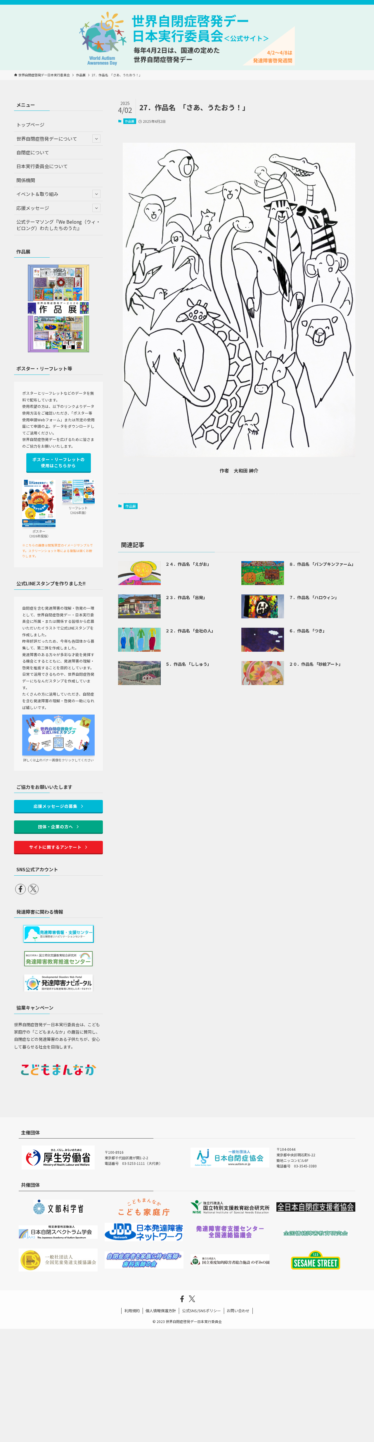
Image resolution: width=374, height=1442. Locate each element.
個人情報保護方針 (161, 1310)
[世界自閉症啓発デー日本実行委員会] (187, 38)
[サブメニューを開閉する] (96, 138)
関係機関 (25, 180)
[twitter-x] (33, 889)
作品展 (129, 121)
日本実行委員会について (42, 166)
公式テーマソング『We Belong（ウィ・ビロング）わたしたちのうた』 (58, 225)
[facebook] (20, 889)
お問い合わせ (238, 1310)
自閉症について (32, 152)
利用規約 (132, 1310)
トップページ (30, 124)
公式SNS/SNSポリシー (201, 1310)
